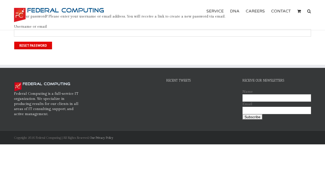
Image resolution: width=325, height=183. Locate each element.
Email (247, 104)
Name (247, 92)
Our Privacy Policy (101, 138)
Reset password (33, 45)
